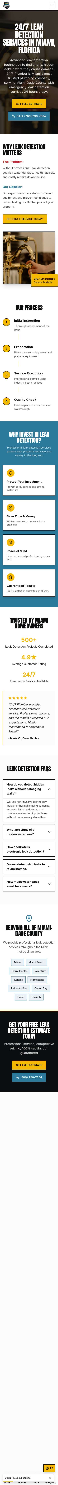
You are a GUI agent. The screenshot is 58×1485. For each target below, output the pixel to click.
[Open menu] (52, 5)
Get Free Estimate (29, 103)
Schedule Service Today (25, 219)
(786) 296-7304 (31, 1077)
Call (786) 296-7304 (31, 116)
